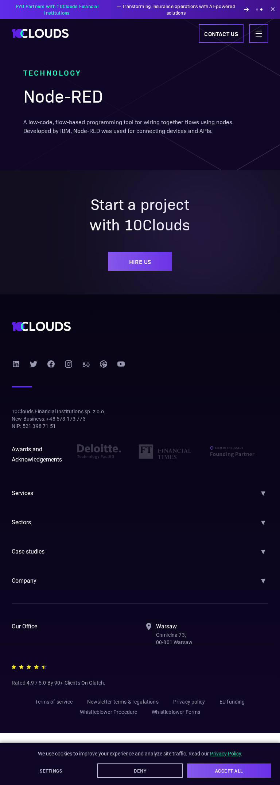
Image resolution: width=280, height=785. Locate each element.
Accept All (229, 770)
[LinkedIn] (16, 364)
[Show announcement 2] (261, 9)
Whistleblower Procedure (108, 712)
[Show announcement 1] (257, 9)
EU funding (232, 702)
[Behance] (86, 364)
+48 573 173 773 (65, 419)
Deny (140, 770)
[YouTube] (121, 364)
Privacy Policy (225, 754)
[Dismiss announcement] (272, 9)
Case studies (28, 551)
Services (22, 493)
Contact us (221, 34)
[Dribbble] (103, 364)
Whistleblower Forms (176, 712)
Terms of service (54, 702)
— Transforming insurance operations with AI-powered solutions (126, 9)
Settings (51, 770)
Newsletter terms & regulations (123, 702)
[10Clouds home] (40, 33)
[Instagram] (68, 364)
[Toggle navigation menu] (258, 33)
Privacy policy (189, 702)
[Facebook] (51, 364)
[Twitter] (33, 364)
